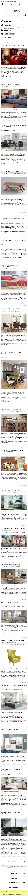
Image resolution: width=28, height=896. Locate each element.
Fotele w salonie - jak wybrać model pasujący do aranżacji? (12, 641)
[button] (3, 16)
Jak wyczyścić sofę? (7, 43)
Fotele (18, 644)
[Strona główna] (14, 10)
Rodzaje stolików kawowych (10, 216)
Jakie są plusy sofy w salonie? (10, 84)
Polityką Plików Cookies (4, 893)
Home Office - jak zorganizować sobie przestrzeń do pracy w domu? (13, 489)
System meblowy (4, 585)
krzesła (24, 356)
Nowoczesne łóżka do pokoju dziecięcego (10, 770)
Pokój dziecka (16, 532)
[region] (14, 867)
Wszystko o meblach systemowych (12, 564)
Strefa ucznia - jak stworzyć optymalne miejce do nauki (14, 529)
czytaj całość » (24, 80)
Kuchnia (15, 454)
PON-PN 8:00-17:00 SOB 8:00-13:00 (15, 1)
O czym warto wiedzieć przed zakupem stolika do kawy (13, 126)
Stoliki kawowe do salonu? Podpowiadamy (10, 265)
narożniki (18, 816)
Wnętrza (21, 356)
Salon (15, 45)
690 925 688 (4, 1)
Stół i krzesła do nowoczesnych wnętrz (11, 352)
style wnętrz (16, 356)
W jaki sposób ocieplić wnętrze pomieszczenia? (11, 603)
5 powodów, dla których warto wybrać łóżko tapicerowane (14, 686)
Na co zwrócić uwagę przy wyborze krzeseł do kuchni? (12, 451)
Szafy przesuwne (17, 731)
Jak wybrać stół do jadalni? (10, 309)
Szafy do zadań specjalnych (10, 729)
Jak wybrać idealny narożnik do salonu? (11, 813)
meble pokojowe (17, 129)
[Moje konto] (17, 16)
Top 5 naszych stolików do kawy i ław (13, 240)
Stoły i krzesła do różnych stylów (12, 409)
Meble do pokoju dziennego (19, 218)
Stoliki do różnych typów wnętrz (12, 171)
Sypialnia (18, 606)
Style (15, 411)
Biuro (15, 492)
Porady (18, 45)
